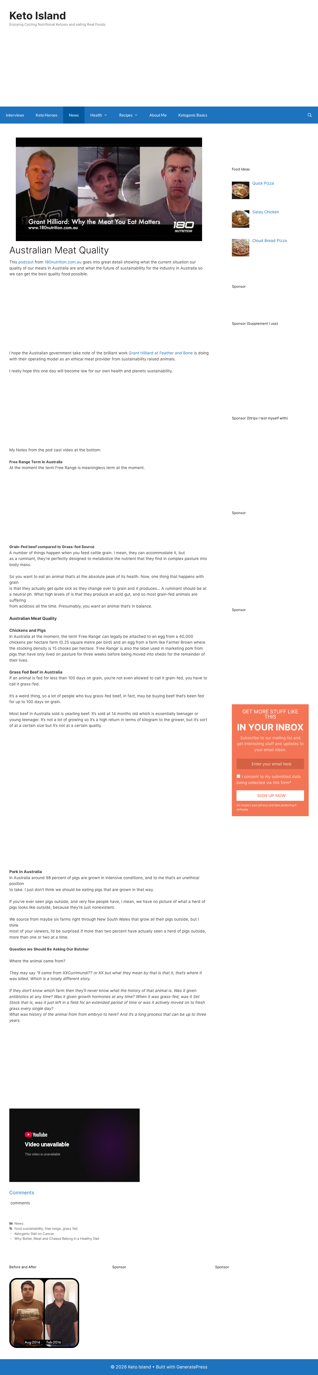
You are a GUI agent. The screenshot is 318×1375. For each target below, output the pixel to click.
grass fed (70, 1228)
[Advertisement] (159, 71)
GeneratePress (191, 1367)
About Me (158, 115)
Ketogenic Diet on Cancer (34, 1234)
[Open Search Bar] (309, 115)
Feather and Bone (176, 353)
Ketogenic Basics (192, 115)
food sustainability (28, 1228)
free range (53, 1228)
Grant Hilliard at (144, 353)
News (74, 115)
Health (96, 115)
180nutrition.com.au (62, 262)
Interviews (15, 115)
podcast (26, 262)
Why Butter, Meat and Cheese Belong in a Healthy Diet (56, 1238)
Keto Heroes (46, 115)
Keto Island (37, 15)
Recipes (125, 115)
